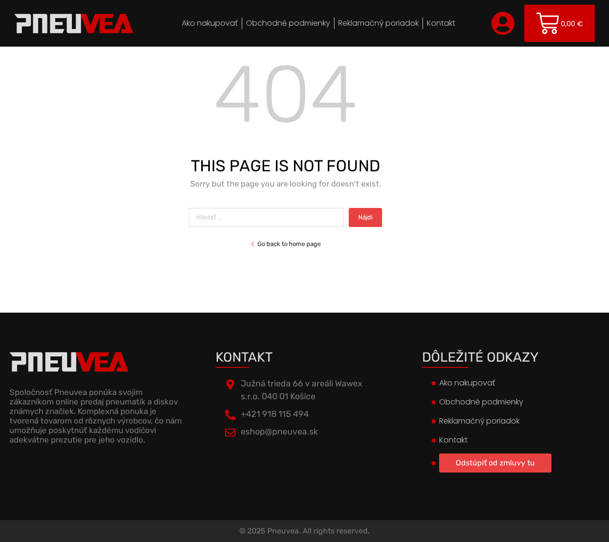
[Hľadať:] (269, 217)
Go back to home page (289, 243)
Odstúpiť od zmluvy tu (495, 462)
